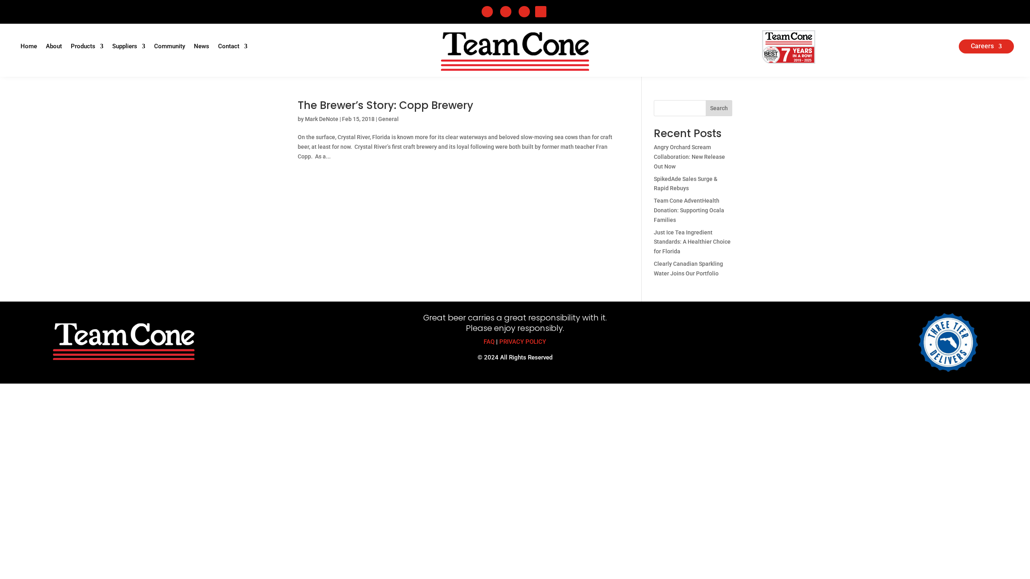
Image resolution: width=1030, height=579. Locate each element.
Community (169, 46)
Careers (982, 46)
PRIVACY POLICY (522, 341)
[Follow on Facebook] (487, 11)
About (54, 46)
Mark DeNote (321, 119)
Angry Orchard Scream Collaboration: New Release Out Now (689, 157)
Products (83, 46)
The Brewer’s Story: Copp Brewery (385, 105)
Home (29, 46)
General (388, 119)
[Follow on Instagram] (524, 11)
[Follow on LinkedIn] (505, 11)
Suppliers (124, 46)
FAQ (489, 341)
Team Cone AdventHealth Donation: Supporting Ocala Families (689, 210)
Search (719, 108)
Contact (228, 46)
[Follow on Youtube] (540, 11)
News (201, 46)
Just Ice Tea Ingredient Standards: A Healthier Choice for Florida (692, 242)
